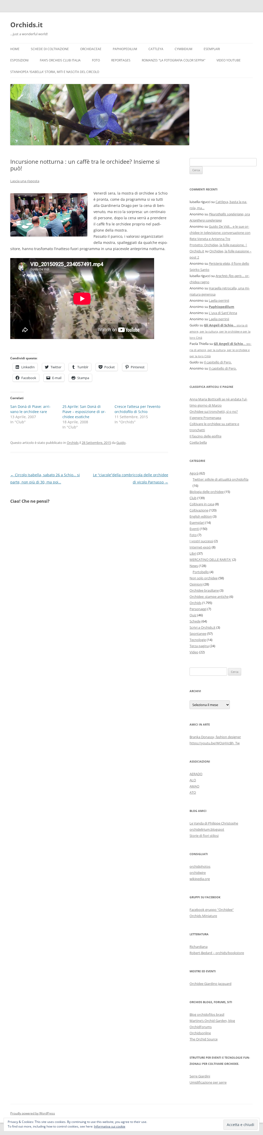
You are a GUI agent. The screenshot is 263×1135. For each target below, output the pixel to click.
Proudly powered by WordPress (32, 1113)
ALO (193, 780)
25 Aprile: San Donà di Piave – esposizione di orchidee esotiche (84, 411)
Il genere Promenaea (205, 417)
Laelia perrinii (219, 300)
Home (15, 49)
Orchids (73, 442)
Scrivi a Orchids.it (202, 627)
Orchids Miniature (203, 915)
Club (193, 498)
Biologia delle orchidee (207, 491)
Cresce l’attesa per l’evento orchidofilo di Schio (137, 409)
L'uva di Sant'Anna (223, 312)
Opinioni (196, 584)
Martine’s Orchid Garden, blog (212, 1020)
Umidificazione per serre (208, 1082)
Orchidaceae (90, 49)
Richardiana (199, 946)
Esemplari (212, 49)
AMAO (194, 786)
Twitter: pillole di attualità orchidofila (220, 479)
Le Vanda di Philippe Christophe (214, 823)
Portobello (201, 572)
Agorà (194, 473)
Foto (96, 60)
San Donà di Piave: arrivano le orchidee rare (30, 409)
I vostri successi (201, 541)
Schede (195, 621)
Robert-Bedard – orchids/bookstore (217, 952)
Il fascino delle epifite (205, 436)
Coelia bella (198, 442)
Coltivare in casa (202, 504)
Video (194, 652)
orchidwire (198, 872)
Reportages (120, 60)
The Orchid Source (204, 1039)
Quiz (193, 615)
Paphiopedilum (125, 49)
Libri (193, 553)
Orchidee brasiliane (204, 590)
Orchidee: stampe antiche (209, 596)
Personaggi (198, 609)
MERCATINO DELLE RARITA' (210, 559)
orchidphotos (200, 866)
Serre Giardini (200, 1076)
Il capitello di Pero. (218, 362)
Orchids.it (26, 24)
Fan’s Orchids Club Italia (60, 60)
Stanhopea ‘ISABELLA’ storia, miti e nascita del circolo (54, 72)
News (194, 565)
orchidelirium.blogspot (207, 829)
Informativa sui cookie (109, 1126)
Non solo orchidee (204, 578)
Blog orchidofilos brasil (207, 1014)
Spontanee (198, 633)
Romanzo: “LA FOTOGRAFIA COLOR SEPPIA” (173, 60)
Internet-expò (200, 547)
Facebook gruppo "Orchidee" (212, 909)
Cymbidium (183, 49)
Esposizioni (19, 60)
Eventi (194, 528)
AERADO (196, 774)
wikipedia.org (200, 878)
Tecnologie (198, 639)
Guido (121, 442)
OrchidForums (201, 1026)
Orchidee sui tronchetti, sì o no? (214, 411)
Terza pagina (199, 646)
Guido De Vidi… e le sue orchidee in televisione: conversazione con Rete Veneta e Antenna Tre (220, 232)
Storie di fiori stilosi (204, 835)
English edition (201, 516)
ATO (193, 792)
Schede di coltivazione (50, 49)
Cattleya (155, 49)
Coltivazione (199, 510)
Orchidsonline (200, 1033)
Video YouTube (229, 60)
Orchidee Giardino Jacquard (210, 983)
